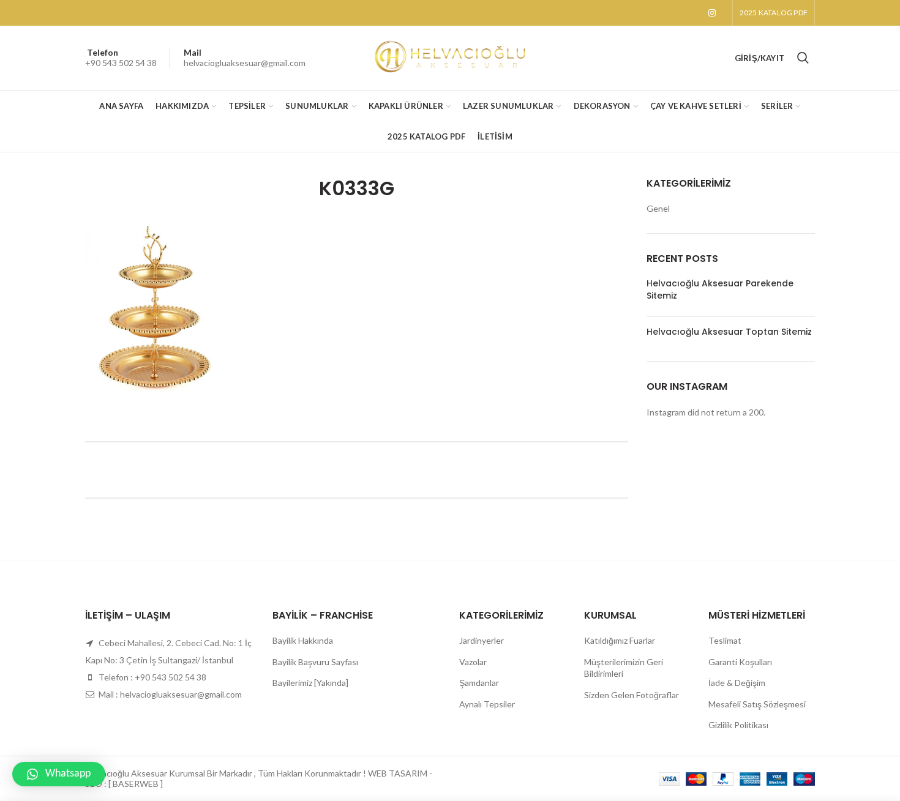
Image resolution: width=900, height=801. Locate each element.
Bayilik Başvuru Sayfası (315, 662)
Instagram (712, 13)
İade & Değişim (736, 682)
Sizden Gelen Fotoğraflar (631, 695)
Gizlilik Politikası (738, 725)
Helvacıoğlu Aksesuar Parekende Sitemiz (720, 289)
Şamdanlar (479, 682)
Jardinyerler (481, 640)
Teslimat (724, 640)
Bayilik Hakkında (302, 640)
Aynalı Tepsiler (487, 704)
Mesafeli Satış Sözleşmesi (757, 704)
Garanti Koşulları (740, 662)
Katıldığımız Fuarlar (619, 640)
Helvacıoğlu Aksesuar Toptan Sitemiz (729, 332)
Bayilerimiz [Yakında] (310, 682)
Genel (658, 208)
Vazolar (473, 662)
